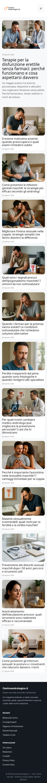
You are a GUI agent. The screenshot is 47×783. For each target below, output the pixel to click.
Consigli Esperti (9, 722)
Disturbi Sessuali (10, 730)
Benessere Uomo (10, 718)
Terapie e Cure (9, 735)
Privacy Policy (9, 760)
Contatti (6, 756)
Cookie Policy (9, 765)
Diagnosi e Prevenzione (13, 726)
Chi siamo (7, 747)
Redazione (7, 752)
